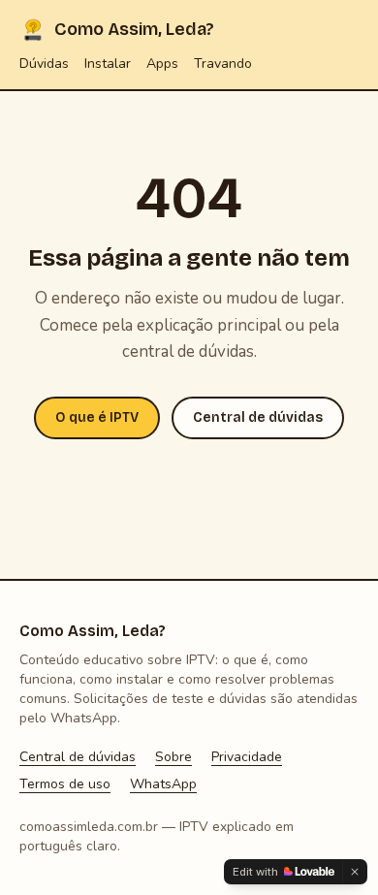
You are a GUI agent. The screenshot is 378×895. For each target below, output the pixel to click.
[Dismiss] (354, 871)
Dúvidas (44, 63)
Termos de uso (64, 784)
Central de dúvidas (258, 417)
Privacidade (246, 757)
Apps (162, 63)
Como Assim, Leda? (134, 29)
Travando (223, 63)
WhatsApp (163, 784)
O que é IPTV (97, 417)
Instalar (107, 63)
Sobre (173, 757)
